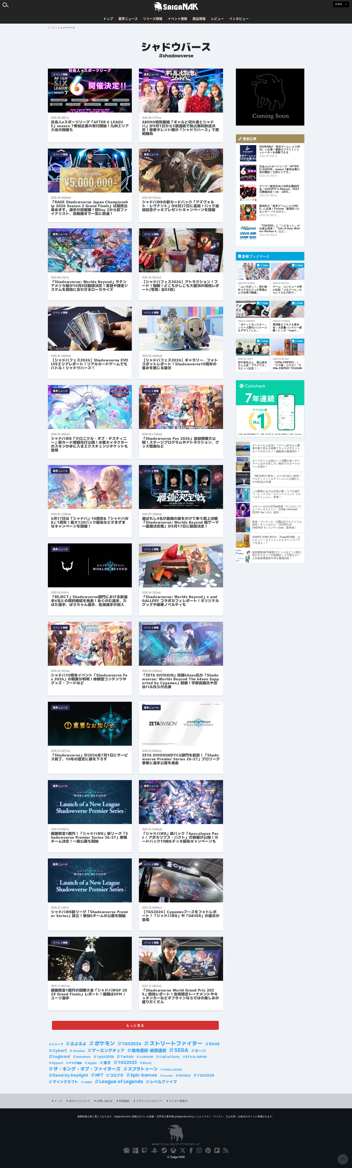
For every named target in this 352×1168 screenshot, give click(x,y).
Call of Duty (169, 1056)
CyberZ (60, 1050)
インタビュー (239, 18)
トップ (108, 18)
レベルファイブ (163, 1082)
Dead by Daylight (70, 1075)
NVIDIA (185, 1075)
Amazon (83, 1056)
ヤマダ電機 (75, 1063)
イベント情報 (177, 18)
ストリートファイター (176, 1043)
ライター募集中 (178, 1101)
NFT (99, 1075)
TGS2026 (205, 1075)
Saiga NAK (176, 6)
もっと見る (135, 1025)
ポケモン (105, 1043)
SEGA (181, 1050)
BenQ (147, 1063)
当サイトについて (79, 1101)
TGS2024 (131, 1044)
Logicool (61, 1056)
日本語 (338, 4)
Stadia (168, 1076)
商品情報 (199, 18)
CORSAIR (146, 1057)
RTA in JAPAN (196, 1057)
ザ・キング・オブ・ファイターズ (87, 1069)
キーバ (200, 1050)
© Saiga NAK (176, 1157)
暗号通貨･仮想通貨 (149, 1050)
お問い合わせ (104, 1101)
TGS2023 (127, 1062)
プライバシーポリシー (149, 1101)
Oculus (79, 1051)
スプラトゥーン (143, 1069)
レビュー (217, 18)
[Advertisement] (270, 97)
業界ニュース (128, 18)
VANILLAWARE (172, 1069)
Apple (92, 1063)
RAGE (214, 1044)
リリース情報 (152, 18)
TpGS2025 (105, 1056)
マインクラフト (65, 1081)
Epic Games (144, 1075)
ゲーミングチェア (108, 1050)
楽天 (107, 1062)
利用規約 (124, 1101)
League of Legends (121, 1082)
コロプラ (116, 1075)
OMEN (88, 1082)
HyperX (57, 1063)
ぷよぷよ (78, 1044)
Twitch (126, 1056)
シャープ (57, 1044)
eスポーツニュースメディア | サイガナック (176, 1144)
